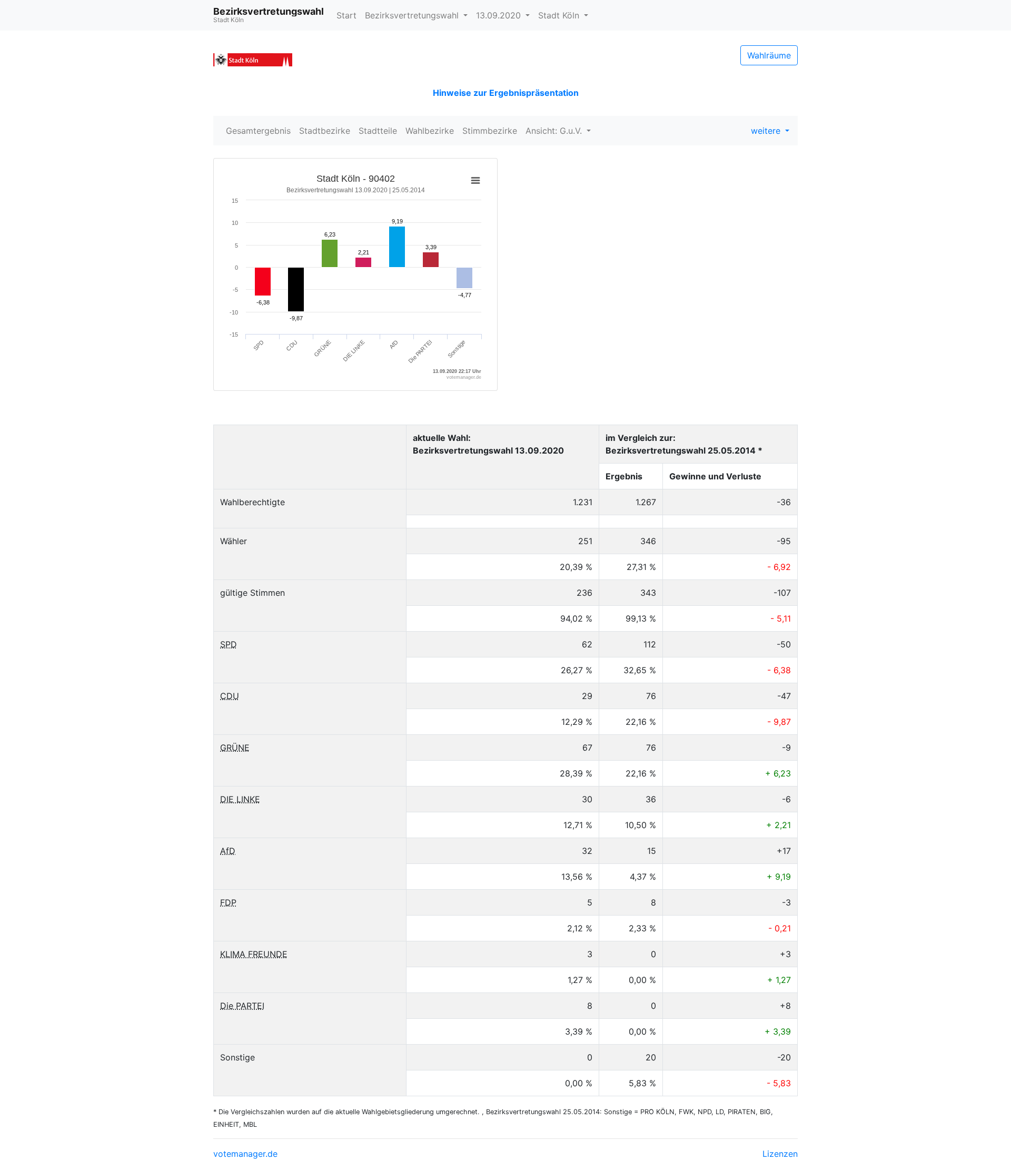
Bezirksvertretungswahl (413, 15)
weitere (767, 130)
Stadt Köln (560, 15)
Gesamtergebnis (258, 130)
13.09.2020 (499, 15)
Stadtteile (378, 130)
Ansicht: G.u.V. (555, 130)
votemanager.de (245, 1153)
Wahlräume (769, 55)
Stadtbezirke (324, 130)
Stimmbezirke (489, 130)
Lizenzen (780, 1153)
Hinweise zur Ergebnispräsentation (506, 92)
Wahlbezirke (429, 130)
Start (346, 15)
